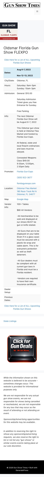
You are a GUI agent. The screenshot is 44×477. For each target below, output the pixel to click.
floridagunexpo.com (26, 183)
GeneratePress (22, 470)
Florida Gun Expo (25, 171)
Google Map (22, 199)
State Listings (10, 321)
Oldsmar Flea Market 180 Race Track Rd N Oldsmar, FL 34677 (27, 191)
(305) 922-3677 (24, 177)
